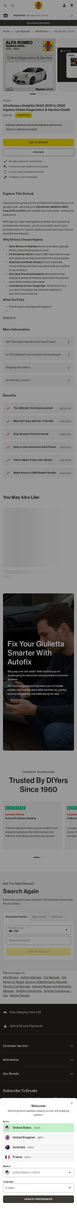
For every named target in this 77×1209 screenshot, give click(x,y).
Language (8, 1181)
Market (6, 1166)
